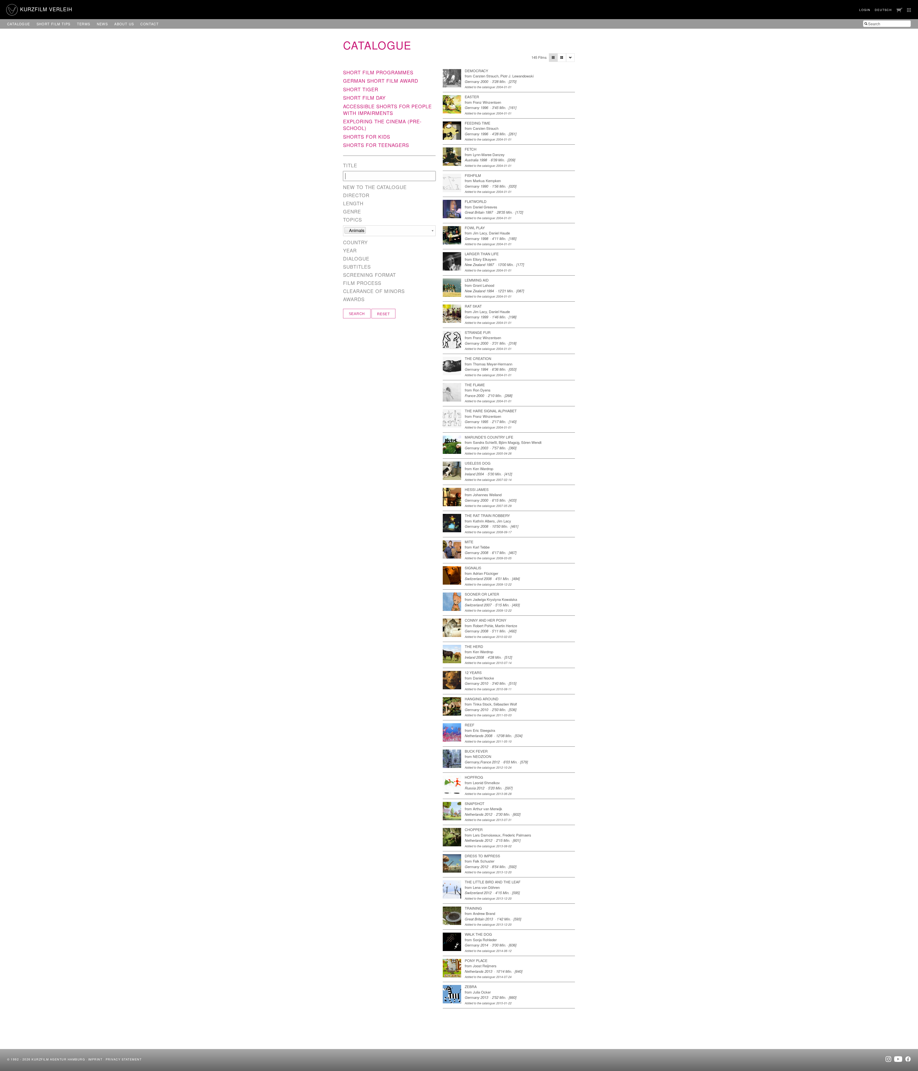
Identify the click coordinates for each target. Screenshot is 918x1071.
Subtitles (357, 266)
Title (350, 165)
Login (864, 10)
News (102, 24)
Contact (149, 24)
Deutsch (883, 10)
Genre (352, 211)
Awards (354, 299)
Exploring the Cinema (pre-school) (382, 124)
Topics (352, 219)
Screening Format (369, 274)
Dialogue (356, 258)
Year (350, 250)
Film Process (362, 283)
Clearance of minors (374, 291)
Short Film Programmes (378, 72)
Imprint (95, 1059)
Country (355, 242)
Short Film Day (364, 97)
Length (353, 203)
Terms (83, 24)
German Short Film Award (380, 80)
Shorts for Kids (366, 136)
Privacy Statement (124, 1059)
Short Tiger (360, 89)
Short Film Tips (54, 24)
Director (356, 195)
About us (124, 24)
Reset (383, 313)
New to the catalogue (375, 187)
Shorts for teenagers (376, 144)
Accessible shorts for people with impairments (387, 109)
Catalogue (18, 24)
